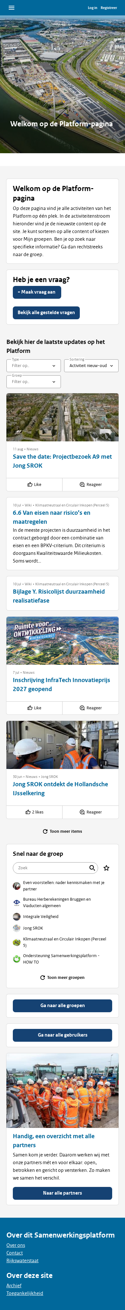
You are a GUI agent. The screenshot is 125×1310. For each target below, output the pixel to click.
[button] (18, 449)
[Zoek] (92, 868)
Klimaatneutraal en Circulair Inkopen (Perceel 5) (72, 505)
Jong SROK (49, 776)
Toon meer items (66, 831)
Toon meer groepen (66, 977)
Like (37, 484)
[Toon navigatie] (11, 7)
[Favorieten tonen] (106, 868)
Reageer (94, 484)
